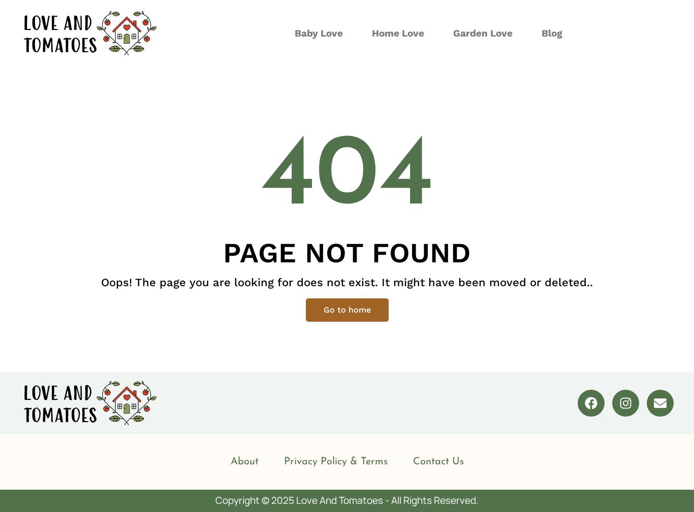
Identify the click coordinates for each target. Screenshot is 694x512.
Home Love (398, 33)
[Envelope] (660, 403)
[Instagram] (625, 403)
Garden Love (483, 33)
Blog (552, 33)
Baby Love (319, 33)
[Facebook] (591, 403)
